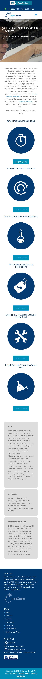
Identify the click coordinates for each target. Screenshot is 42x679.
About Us (9, 615)
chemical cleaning (25, 101)
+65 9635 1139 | (14, 9)
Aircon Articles (11, 629)
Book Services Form (13, 632)
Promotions (10, 622)
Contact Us (9, 625)
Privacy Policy (24, 673)
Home (8, 612)
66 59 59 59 (29, 9)
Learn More (21, 161)
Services (9, 619)
